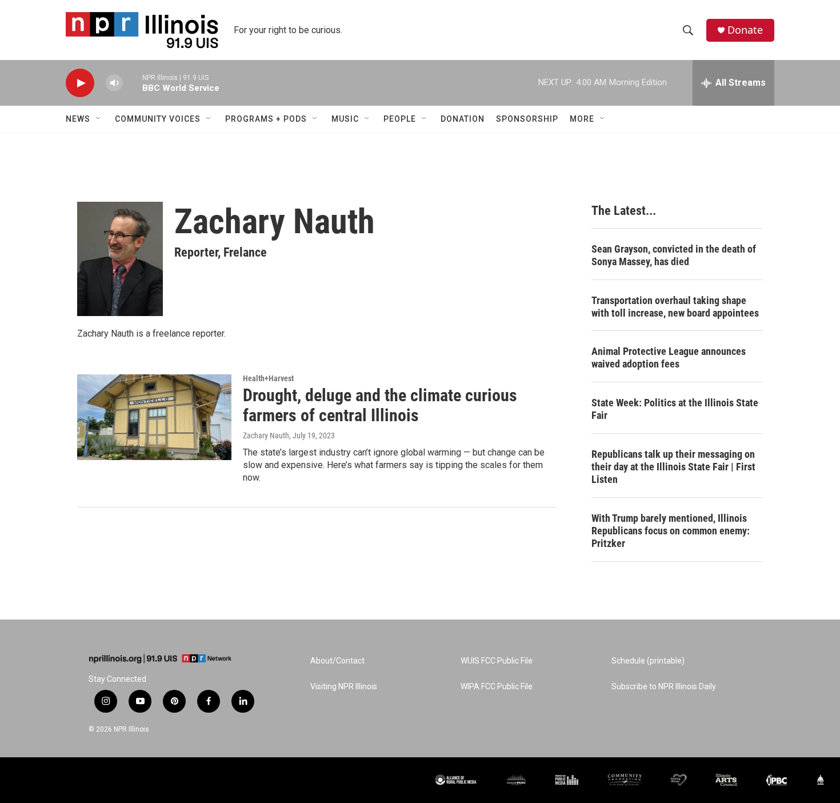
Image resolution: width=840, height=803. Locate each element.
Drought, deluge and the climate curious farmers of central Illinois (380, 405)
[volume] (114, 83)
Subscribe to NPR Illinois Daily (663, 686)
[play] (80, 83)
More (582, 118)
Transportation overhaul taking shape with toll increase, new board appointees (675, 306)
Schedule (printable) (648, 661)
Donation (463, 118)
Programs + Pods (266, 118)
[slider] (132, 83)
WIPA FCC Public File (497, 686)
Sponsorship (527, 118)
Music (345, 118)
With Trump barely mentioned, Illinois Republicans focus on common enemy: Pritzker (670, 530)
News (78, 118)
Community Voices (158, 118)
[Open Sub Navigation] (98, 118)
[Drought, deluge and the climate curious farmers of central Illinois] (154, 417)
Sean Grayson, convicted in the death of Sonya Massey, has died (673, 255)
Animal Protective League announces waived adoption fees (668, 357)
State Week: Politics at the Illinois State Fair (674, 409)
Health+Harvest (268, 378)
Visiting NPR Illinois (343, 686)
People (399, 118)
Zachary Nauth (266, 435)
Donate (745, 30)
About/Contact (337, 661)
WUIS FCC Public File (497, 661)
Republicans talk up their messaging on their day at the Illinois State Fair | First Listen (673, 466)
